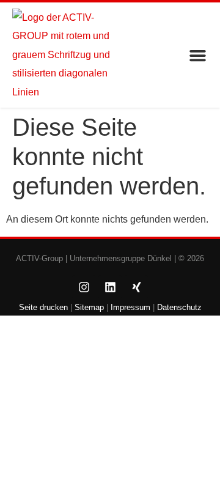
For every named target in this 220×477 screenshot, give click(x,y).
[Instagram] (83, 286)
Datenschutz (179, 307)
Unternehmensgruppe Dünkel (121, 258)
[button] (198, 55)
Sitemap (88, 307)
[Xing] (136, 286)
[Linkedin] (110, 286)
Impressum (130, 307)
